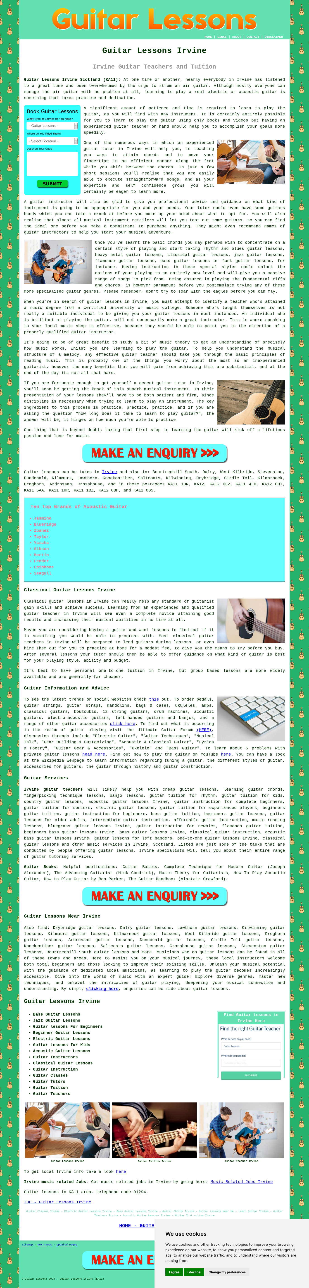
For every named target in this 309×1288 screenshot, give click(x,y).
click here (122, 724)
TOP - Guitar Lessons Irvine (57, 1202)
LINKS (221, 37)
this (154, 699)
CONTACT (253, 37)
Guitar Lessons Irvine (62, 1001)
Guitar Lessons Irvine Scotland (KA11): (72, 79)
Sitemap (27, 1244)
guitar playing (160, 982)
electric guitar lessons (125, 808)
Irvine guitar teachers (53, 789)
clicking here (102, 989)
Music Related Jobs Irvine (242, 1182)
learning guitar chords (253, 789)
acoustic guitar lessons (118, 801)
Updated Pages (67, 1244)
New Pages (45, 1244)
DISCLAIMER (274, 37)
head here (93, 754)
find (42, 927)
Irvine (109, 472)
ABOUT (236, 37)
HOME (208, 37)
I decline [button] (194, 1272)
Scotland (163, 844)
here (226, 754)
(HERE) (204, 730)
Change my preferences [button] (227, 1272)
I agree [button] (174, 1272)
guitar (269, 92)
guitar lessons (104, 301)
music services (104, 844)
